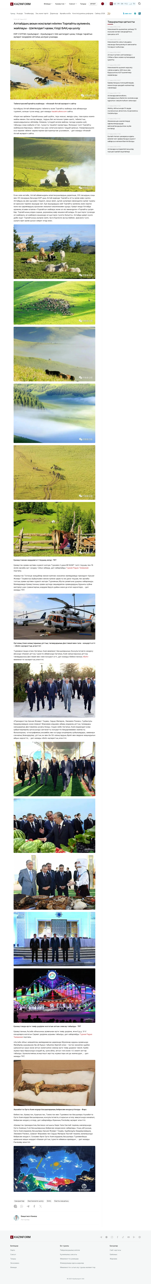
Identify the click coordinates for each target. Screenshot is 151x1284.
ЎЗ (134, 4)
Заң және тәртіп (41, 13)
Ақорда (20, 13)
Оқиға (12, 1250)
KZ (111, 4)
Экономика (14, 1263)
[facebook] (117, 1237)
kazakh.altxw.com (59, 111)
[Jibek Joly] (128, 13)
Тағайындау (29, 13)
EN (122, 4)
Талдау (83, 4)
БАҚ (49, 1201)
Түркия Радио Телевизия (77, 568)
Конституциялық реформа (82, 13)
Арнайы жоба (65, 13)
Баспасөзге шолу (36, 1201)
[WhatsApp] (21, 1206)
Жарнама (113, 1259)
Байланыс (113, 1254)
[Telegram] (28, 1206)
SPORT (93, 4)
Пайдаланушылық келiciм (70, 1250)
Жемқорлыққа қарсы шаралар (72, 1263)
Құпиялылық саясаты (68, 1254)
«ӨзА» (85, 657)
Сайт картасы (115, 1250)
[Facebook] (34, 1206)
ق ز (130, 4)
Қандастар (19, 1201)
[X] (40, 1206)
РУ (119, 4)
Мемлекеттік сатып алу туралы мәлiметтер (77, 1267)
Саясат (13, 1254)
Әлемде (13, 1267)
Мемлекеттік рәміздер (69, 1259)
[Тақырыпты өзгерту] (104, 4)
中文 (126, 4)
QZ (115, 4)
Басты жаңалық (61, 1201)
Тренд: (12, 13)
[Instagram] (15, 1206)
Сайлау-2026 (100, 13)
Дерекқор (54, 13)
